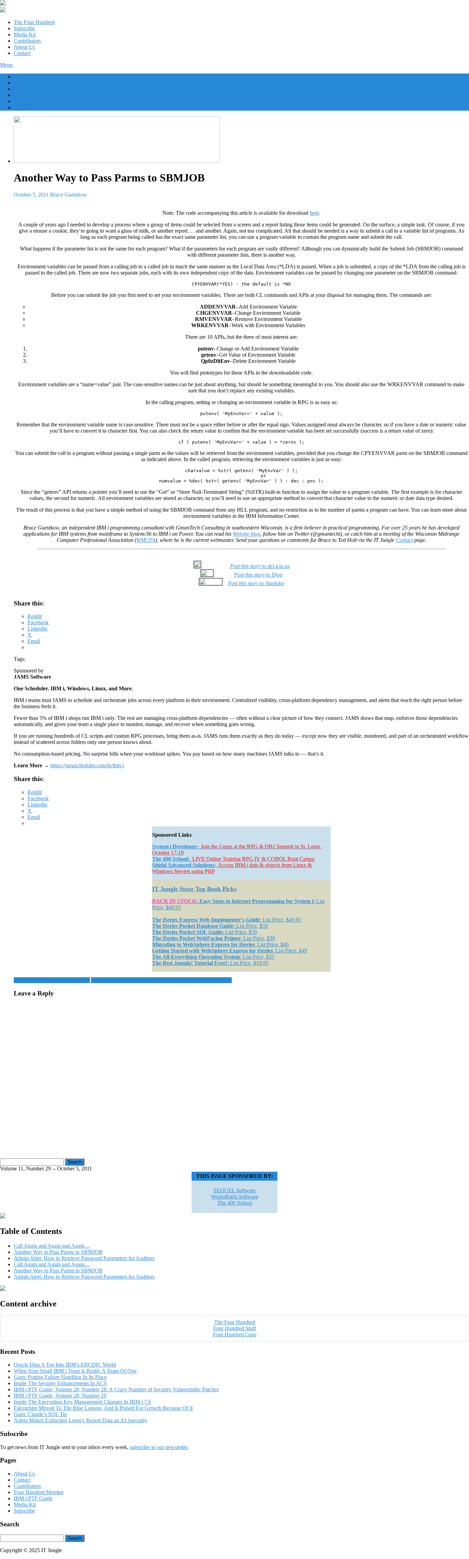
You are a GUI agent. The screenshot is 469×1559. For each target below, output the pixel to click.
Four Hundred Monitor (39, 1492)
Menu (6, 65)
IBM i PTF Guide (33, 1498)
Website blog (246, 534)
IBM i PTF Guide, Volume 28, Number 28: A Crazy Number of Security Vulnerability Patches (116, 1389)
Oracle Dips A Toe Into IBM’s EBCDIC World (65, 1365)
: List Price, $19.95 (210, 963)
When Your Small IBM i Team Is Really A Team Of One (75, 1371)
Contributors (27, 41)
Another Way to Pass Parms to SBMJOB (58, 1252)
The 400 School (234, 1203)
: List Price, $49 (220, 944)
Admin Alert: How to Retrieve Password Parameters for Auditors (161, 980)
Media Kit (25, 34)
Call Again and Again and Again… (52, 980)
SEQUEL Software (235, 1190)
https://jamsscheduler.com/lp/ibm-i (87, 765)
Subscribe (24, 28)
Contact (22, 53)
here (314, 213)
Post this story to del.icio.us (259, 566)
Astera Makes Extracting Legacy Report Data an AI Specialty (80, 1420)
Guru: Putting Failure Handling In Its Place (60, 1377)
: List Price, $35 (213, 957)
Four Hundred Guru (234, 1334)
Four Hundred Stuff (234, 1328)
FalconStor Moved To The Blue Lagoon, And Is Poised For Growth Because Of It (103, 1408)
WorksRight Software (234, 1197)
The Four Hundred (34, 22)
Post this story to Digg (258, 575)
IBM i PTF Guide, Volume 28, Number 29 (60, 1396)
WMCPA (145, 540)
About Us (24, 47)
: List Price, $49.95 (226, 920)
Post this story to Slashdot (256, 583)
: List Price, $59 (210, 926)
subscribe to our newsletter (158, 1447)
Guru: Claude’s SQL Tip (40, 1414)
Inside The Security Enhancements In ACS (60, 1383)
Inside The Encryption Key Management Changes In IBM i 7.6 (82, 1402)
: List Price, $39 (213, 938)
